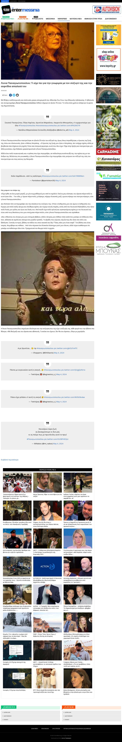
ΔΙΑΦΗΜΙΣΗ (13, 1)
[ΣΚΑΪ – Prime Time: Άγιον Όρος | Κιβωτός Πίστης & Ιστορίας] (47, 622)
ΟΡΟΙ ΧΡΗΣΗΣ (56, 728)
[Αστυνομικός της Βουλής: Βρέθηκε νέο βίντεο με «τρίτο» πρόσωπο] (17, 539)
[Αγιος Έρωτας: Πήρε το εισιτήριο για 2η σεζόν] (47, 483)
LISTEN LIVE (7, 712)
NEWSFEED (62, 19)
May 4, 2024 (74, 130)
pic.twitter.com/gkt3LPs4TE (65, 348)
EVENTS (6, 719)
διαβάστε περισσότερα (9, 460)
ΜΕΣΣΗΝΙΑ (50, 19)
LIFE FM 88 (23, 18)
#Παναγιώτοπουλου (27, 125)
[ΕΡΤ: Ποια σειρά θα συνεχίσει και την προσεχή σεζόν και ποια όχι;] (47, 678)
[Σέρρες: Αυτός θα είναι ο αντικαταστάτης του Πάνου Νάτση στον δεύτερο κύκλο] (47, 511)
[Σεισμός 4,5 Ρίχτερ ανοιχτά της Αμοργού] (17, 650)
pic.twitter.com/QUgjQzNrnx (73, 370)
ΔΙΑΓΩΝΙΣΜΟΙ (111, 19)
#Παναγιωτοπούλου (35, 439)
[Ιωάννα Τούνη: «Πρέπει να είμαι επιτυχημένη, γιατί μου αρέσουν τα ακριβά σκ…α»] (78, 483)
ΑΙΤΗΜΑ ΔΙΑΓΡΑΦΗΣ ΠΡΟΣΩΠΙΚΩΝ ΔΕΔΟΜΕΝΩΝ (77, 728)
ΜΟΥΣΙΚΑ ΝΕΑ (76, 19)
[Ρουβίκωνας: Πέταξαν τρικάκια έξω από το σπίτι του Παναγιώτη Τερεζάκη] (17, 511)
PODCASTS (38, 18)
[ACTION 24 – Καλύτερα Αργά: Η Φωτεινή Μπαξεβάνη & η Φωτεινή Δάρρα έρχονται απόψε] (47, 566)
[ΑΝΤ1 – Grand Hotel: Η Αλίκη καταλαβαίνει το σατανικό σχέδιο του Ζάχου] (47, 650)
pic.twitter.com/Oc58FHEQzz (56, 439)
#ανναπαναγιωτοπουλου (46, 125)
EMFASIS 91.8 (8, 18)
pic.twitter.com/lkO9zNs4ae (73, 397)
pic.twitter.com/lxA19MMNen (71, 176)
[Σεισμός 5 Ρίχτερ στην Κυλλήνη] (17, 678)
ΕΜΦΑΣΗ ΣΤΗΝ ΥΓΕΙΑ (93, 19)
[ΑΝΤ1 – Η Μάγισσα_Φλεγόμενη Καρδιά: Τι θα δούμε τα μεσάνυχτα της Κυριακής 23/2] (47, 539)
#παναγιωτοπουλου (50, 176)
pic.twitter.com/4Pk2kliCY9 (68, 125)
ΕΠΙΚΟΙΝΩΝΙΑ (21, 1)
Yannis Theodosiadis (66, 738)
